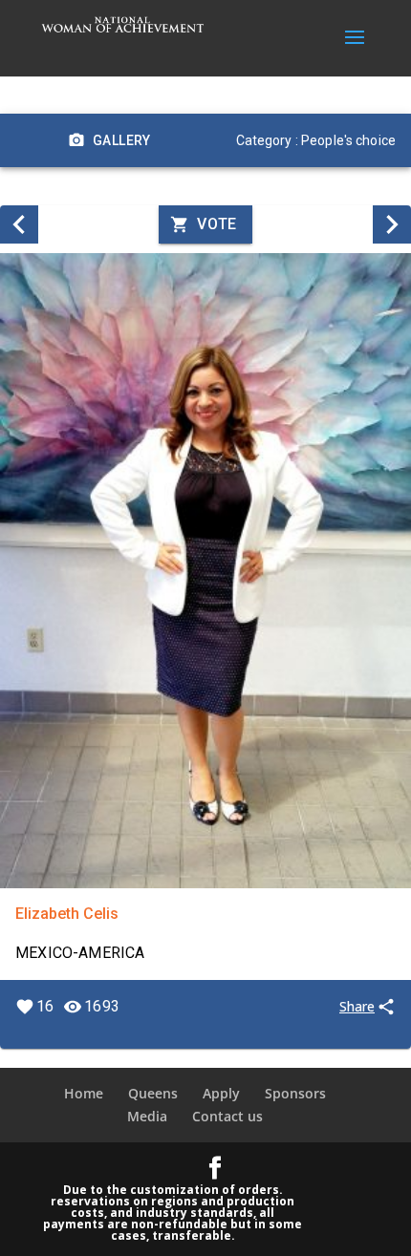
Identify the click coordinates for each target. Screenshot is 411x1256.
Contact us (227, 1116)
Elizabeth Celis (67, 914)
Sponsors (295, 1093)
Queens (153, 1093)
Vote (217, 224)
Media (147, 1116)
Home (83, 1093)
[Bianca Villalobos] (19, 224)
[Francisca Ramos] (392, 224)
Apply (221, 1093)
